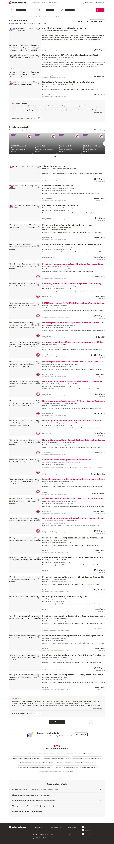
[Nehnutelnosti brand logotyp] (17, 2)
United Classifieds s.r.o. (22, 842)
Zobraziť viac (97, 112)
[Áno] (35, 118)
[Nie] (39, 118)
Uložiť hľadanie (98, 21)
